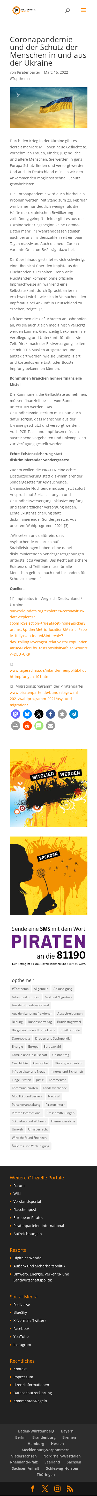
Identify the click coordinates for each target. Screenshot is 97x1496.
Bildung (17, 1022)
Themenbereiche (63, 1121)
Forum (19, 1185)
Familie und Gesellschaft (29, 1055)
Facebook (21, 1328)
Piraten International (26, 1113)
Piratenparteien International (38, 1225)
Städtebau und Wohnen (29, 1121)
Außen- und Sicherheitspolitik (39, 1266)
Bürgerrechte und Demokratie (33, 1030)
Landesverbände (55, 1088)
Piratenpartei (28, 72)
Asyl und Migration (58, 997)
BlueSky (20, 1312)
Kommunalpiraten (25, 1088)
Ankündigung (63, 988)
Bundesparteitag (40, 1022)
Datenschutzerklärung (32, 1392)
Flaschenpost (24, 1209)
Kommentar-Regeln (30, 1400)
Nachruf (54, 1096)
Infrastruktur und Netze (29, 1071)
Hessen (57, 1443)
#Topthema (20, 78)
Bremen (69, 1437)
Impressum (23, 1376)
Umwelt (17, 1129)
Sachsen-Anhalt (25, 1468)
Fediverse (21, 1304)
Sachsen (74, 1462)
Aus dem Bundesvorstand (30, 1005)
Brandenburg (44, 1437)
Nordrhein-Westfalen (62, 1456)
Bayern (67, 1431)
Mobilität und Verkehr (27, 1096)
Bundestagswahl (69, 1022)
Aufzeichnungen (27, 1233)
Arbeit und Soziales (26, 997)
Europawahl (52, 1046)
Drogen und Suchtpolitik (52, 1038)
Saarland (52, 1462)
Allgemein (41, 988)
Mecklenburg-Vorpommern (46, 1449)
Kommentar (57, 1080)
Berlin (20, 1437)
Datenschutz (21, 1038)
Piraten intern (55, 1104)
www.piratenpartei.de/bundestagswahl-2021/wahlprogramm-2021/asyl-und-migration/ (44, 698)
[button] (15, 714)
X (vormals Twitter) (29, 1320)
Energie (17, 1046)
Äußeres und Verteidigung (30, 1146)
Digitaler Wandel (27, 1257)
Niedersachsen (24, 1456)
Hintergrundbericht (69, 1063)
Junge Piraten (21, 1080)
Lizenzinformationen (31, 1384)
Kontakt (20, 1368)
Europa (33, 1046)
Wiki (17, 1193)
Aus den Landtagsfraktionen (32, 1013)
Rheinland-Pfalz (24, 1462)
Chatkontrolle (70, 1030)
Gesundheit (41, 1063)
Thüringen (46, 1474)
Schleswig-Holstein (62, 1468)
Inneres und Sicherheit (67, 1071)
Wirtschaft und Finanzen (29, 1137)
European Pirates (28, 1217)
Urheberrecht (38, 1129)
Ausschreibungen (70, 1013)
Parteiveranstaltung (26, 1104)
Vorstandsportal (27, 1201)
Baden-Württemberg (36, 1431)
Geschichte (20, 1063)
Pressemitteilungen (60, 1113)
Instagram (22, 1344)
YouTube (21, 1336)
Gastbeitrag (60, 1055)
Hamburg (36, 1443)
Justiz (40, 1080)
